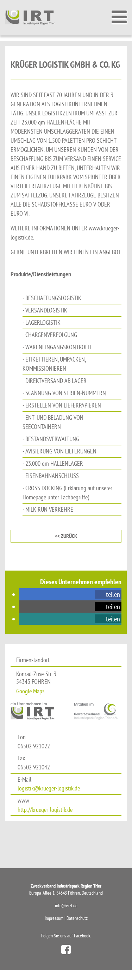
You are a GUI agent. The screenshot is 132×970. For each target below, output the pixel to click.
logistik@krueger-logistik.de (49, 788)
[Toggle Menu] (118, 16)
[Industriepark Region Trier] (30, 17)
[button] (108, 594)
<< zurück (66, 536)
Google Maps (30, 691)
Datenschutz (77, 918)
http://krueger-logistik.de (45, 810)
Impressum (54, 918)
